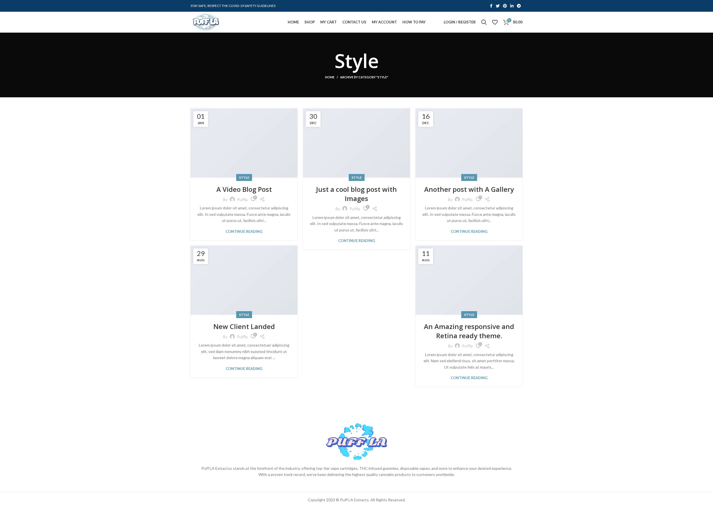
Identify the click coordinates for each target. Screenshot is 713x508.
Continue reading (244, 231)
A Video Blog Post (244, 189)
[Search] (483, 22)
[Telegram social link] (518, 5)
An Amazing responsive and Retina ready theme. (469, 331)
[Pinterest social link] (505, 5)
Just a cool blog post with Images (356, 194)
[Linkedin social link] (512, 5)
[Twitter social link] (497, 5)
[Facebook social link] (491, 5)
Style (244, 177)
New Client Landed (244, 326)
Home (329, 77)
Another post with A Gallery (469, 189)
